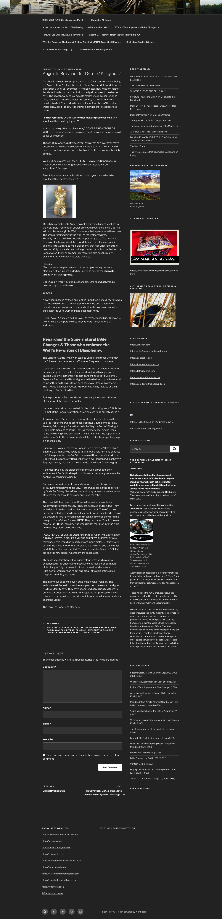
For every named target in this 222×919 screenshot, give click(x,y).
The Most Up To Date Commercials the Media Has (154, 126)
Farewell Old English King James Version (62, 34)
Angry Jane (75, 69)
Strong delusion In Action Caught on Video (150, 120)
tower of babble (69, 632)
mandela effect (99, 628)
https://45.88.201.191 (140, 422)
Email (47, 723)
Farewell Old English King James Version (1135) (152, 738)
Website (48, 739)
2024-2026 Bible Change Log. (57, 49)
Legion (84, 628)
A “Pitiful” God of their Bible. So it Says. (148, 131)
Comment (49, 667)
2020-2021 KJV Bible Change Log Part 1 (62, 20)
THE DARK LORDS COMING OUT (146, 85)
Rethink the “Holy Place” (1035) (145, 752)
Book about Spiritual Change (140, 42)
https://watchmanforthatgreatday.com (60, 873)
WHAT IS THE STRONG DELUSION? (148, 91)
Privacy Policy (107, 911)
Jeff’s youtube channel (52, 893)
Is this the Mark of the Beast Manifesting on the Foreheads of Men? (75, 27)
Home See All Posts (101, 20)
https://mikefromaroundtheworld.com (148, 351)
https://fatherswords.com (142, 371)
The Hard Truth (137, 146)
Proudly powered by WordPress (131, 911)
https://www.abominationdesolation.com (61, 860)
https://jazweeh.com (140, 344)
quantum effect (65, 630)
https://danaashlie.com (141, 357)
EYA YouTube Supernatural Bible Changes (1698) (153, 687)
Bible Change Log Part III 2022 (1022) (148, 758)
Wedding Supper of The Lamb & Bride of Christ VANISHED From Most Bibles (80, 42)
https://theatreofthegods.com (144, 364)
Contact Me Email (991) (141, 763)
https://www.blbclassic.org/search (146, 428)
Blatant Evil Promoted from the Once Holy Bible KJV (114, 34)
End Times (53, 623)
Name (47, 707)
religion (81, 630)
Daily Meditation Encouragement (95, 49)
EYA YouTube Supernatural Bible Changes (135, 27)
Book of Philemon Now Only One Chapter (150, 115)
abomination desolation (62, 628)
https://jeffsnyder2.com (53, 886)
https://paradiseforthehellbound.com (148, 384)
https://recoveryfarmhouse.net (145, 377)
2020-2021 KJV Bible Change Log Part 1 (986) (152, 778)
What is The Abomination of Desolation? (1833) (153, 681)
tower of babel (91, 632)
